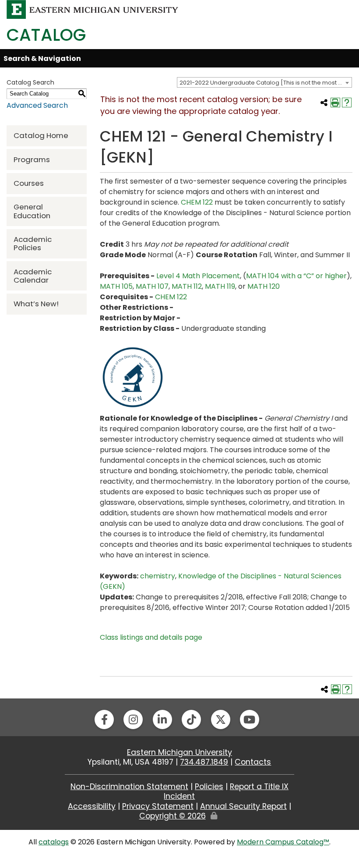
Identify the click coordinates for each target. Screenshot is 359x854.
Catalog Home (41, 135)
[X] (220, 719)
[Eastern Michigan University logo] (93, 9)
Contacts (253, 762)
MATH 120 (263, 286)
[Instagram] (133, 719)
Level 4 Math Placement (198, 276)
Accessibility (92, 806)
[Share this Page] (324, 102)
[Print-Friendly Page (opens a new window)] (335, 102)
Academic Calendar (33, 275)
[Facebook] (104, 719)
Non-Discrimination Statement (129, 786)
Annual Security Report (243, 806)
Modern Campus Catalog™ (283, 842)
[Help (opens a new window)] (347, 102)
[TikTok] (191, 719)
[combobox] (264, 82)
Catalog (46, 34)
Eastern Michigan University (179, 752)
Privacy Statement (158, 806)
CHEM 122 (197, 202)
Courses (29, 183)
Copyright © (172, 816)
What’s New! (36, 303)
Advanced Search (37, 105)
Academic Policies (33, 243)
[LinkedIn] (162, 719)
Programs (32, 159)
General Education (32, 211)
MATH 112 (187, 286)
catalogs (54, 842)
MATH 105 (116, 286)
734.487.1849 (204, 762)
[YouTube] (249, 719)
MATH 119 (220, 286)
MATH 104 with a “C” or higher (296, 276)
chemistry (157, 576)
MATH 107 (152, 286)
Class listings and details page (151, 637)
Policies (209, 786)
